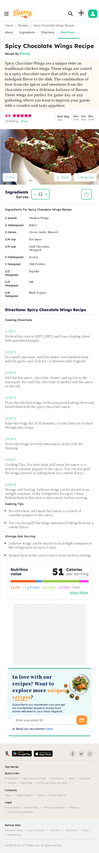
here (49, 729)
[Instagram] (89, 753)
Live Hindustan (36, 830)
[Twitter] (81, 753)
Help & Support (25, 795)
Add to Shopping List (86, 194)
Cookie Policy (31, 807)
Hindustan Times (14, 830)
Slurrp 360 (84, 778)
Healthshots (14, 834)
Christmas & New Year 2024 (52, 783)
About (8, 795)
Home (9, 25)
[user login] (92, 14)
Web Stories (11, 778)
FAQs (41, 795)
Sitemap (74, 807)
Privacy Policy (12, 807)
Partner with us (57, 795)
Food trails (26, 783)
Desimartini (71, 830)
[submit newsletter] (81, 720)
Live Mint (55, 830)
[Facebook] (72, 753)
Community (57, 778)
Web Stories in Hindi (34, 778)
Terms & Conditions (54, 807)
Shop (71, 778)
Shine (86, 830)
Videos (11, 783)
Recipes (23, 25)
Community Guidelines (20, 812)
